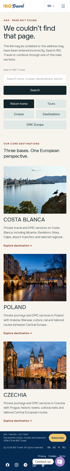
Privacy (42, 456)
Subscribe (58, 437)
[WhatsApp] (34, 465)
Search (35, 90)
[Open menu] (63, 6)
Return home (19, 104)
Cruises (19, 114)
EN (49, 6)
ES (54, 447)
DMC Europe (35, 125)
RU (64, 447)
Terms (62, 456)
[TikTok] (43, 465)
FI (59, 447)
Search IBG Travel (14, 69)
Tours (51, 104)
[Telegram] (25, 465)
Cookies (52, 456)
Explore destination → (18, 245)
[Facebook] (7, 465)
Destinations (51, 114)
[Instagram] (16, 465)
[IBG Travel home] (14, 6)
